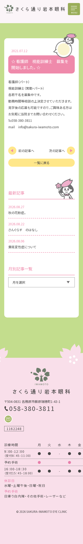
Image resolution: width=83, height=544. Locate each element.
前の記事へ (26, 150)
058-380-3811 (32, 408)
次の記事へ (57, 150)
